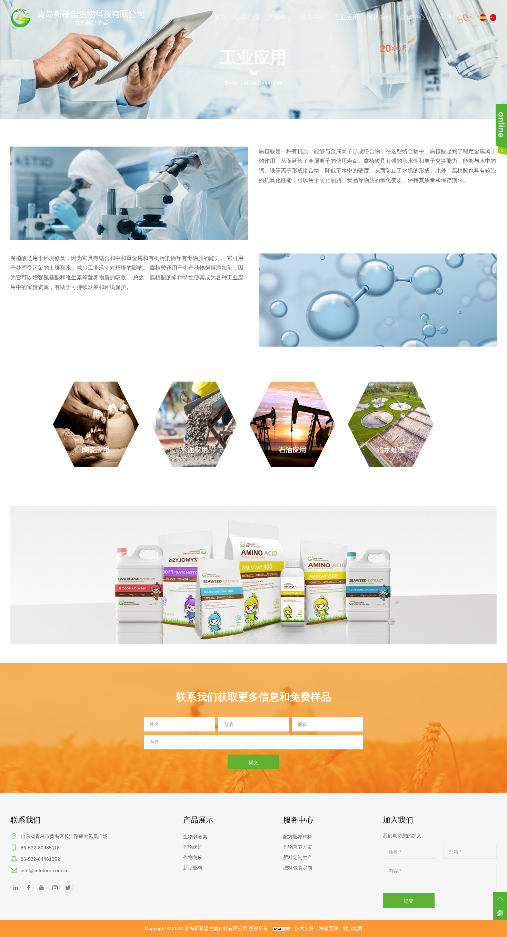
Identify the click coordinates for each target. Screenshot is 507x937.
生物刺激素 (195, 836)
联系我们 (445, 17)
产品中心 (280, 17)
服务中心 (313, 17)
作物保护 (192, 847)
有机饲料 (379, 17)
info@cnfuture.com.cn (45, 870)
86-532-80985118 (40, 847)
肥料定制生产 (297, 857)
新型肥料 (192, 867)
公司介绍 (247, 17)
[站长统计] (281, 928)
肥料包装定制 (297, 867)
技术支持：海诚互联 (316, 928)
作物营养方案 (297, 847)
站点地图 (352, 928)
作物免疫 (192, 857)
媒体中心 (412, 17)
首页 (220, 17)
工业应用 (346, 17)
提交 (253, 762)
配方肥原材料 (297, 836)
